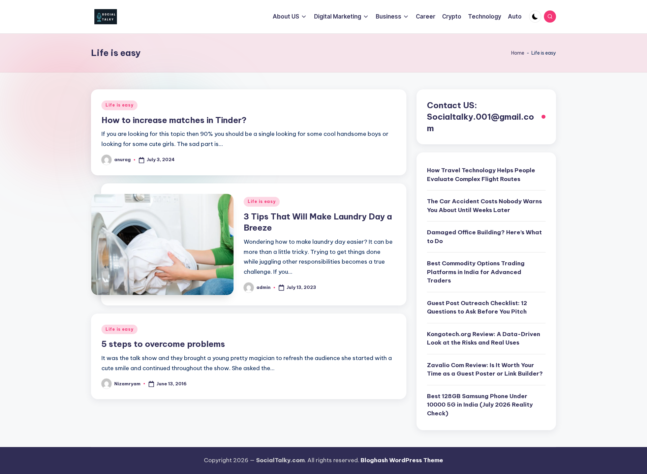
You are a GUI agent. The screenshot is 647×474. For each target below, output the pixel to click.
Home (517, 53)
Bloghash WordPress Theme (402, 460)
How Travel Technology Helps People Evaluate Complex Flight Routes (481, 175)
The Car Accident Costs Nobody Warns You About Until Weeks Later (484, 206)
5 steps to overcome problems (163, 344)
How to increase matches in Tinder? (174, 120)
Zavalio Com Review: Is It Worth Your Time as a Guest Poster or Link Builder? (485, 369)
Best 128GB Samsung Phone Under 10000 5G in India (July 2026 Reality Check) (480, 404)
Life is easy (119, 105)
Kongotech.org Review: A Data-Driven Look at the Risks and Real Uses (483, 338)
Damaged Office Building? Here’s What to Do (484, 237)
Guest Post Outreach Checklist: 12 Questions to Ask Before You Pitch (477, 307)
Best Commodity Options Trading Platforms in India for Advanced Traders (476, 272)
